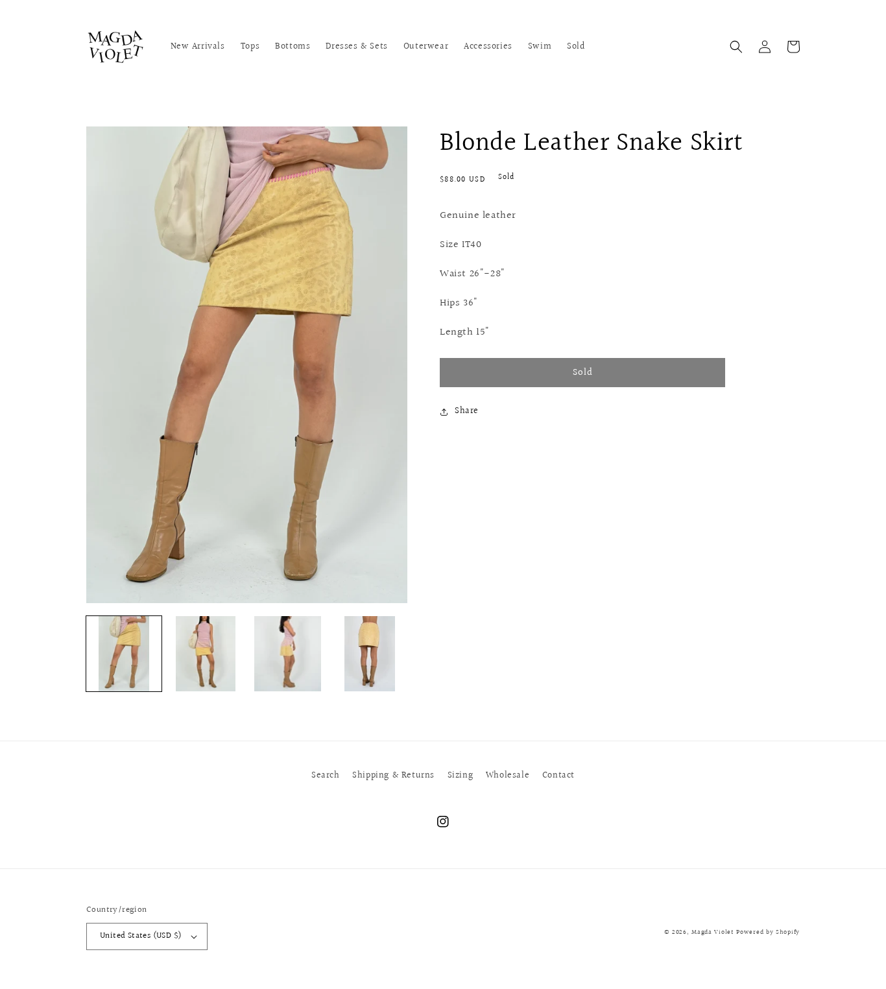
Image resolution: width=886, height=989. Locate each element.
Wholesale (507, 776)
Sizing (460, 776)
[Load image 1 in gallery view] (124, 653)
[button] (736, 46)
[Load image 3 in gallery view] (288, 653)
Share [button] (467, 411)
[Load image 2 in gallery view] (205, 653)
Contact (558, 776)
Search (325, 776)
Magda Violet (712, 932)
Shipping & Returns (393, 776)
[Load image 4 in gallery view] (369, 653)
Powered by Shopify (768, 932)
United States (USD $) (141, 935)
